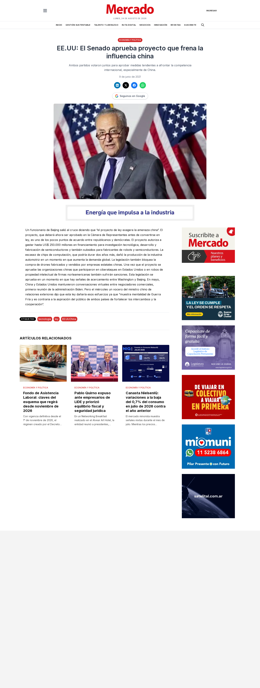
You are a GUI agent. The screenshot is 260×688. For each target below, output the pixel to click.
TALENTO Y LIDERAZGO (106, 25)
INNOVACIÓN (160, 25)
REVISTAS (176, 25)
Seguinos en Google (132, 95)
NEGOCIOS (145, 25)
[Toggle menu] (45, 11)
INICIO (59, 25)
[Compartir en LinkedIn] (117, 85)
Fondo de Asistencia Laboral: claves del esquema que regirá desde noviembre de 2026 (41, 402)
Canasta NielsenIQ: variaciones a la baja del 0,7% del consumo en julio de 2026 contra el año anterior (146, 402)
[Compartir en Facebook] (134, 85)
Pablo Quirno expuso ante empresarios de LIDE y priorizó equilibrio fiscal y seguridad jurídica (92, 402)
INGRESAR (211, 10)
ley (56, 318)
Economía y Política (130, 40)
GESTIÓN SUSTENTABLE (78, 25)
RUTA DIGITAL (129, 25)
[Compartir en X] (126, 85)
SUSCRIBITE (190, 25)
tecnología (45, 318)
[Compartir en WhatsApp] (143, 85)
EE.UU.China (69, 318)
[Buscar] (203, 25)
